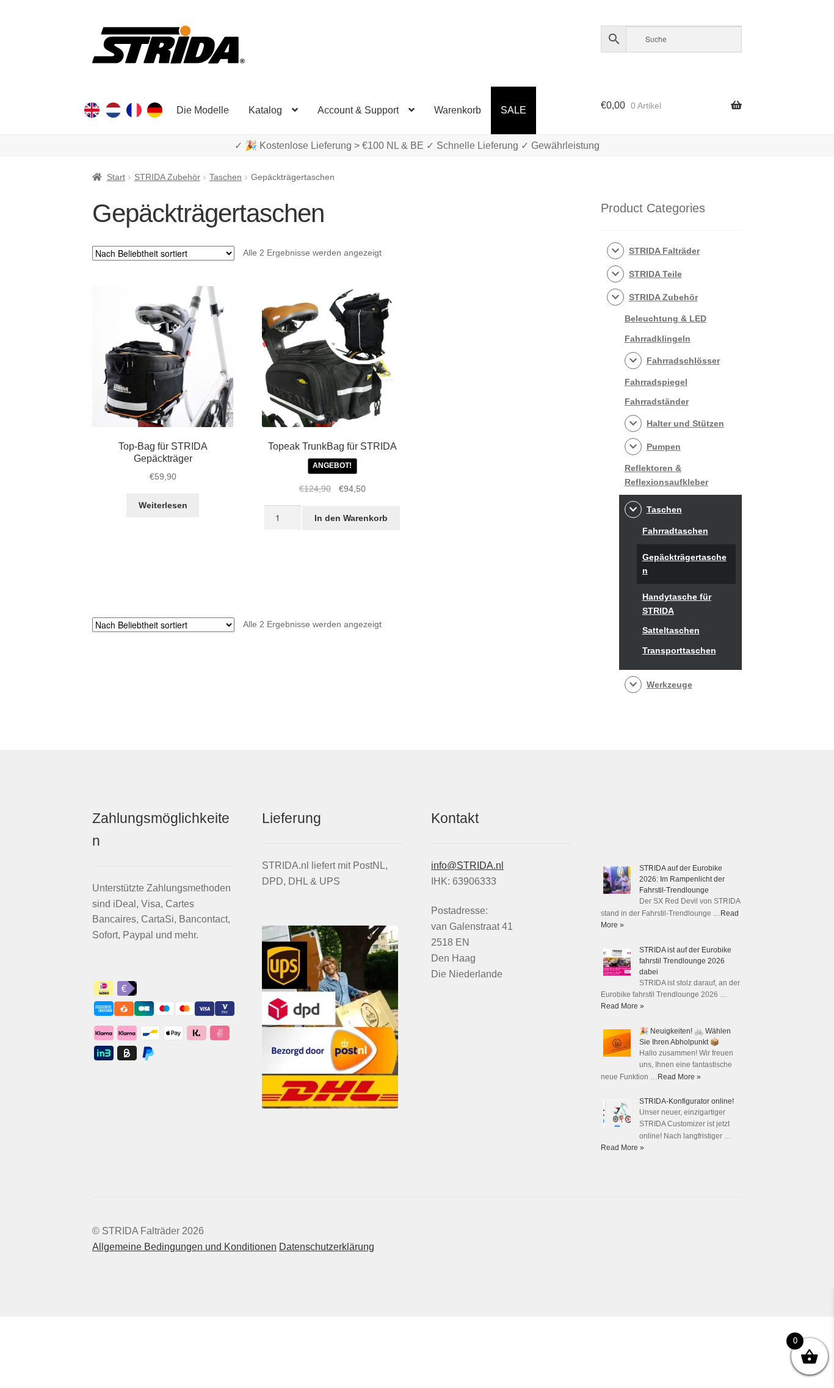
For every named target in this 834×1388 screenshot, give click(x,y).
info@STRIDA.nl (467, 865)
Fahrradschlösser (683, 360)
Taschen (225, 177)
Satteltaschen (671, 630)
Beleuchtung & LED (665, 318)
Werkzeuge (669, 684)
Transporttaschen (679, 650)
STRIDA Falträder (664, 251)
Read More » (622, 1006)
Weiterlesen (163, 505)
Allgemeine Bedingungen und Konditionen (184, 1247)
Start (116, 177)
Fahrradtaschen (675, 531)
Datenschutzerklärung (326, 1247)
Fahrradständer (657, 401)
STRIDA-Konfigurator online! (686, 1101)
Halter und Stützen (685, 423)
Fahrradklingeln (658, 338)
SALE (513, 110)
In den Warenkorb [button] (351, 518)
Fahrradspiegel (656, 382)
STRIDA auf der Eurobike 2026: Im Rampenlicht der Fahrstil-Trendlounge (682, 879)
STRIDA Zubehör (167, 177)
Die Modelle (202, 110)
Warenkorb (457, 110)
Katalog (265, 110)
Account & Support (358, 110)
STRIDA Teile (655, 274)
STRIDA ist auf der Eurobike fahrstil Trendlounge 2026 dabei (685, 961)
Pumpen (664, 446)
